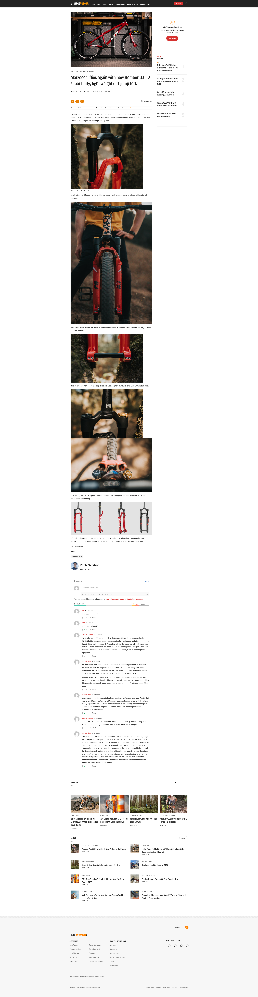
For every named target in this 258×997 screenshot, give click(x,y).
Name (103, 500)
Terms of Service (117, 517)
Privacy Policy (106, 517)
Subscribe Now (129, 511)
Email (103, 491)
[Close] (158, 475)
